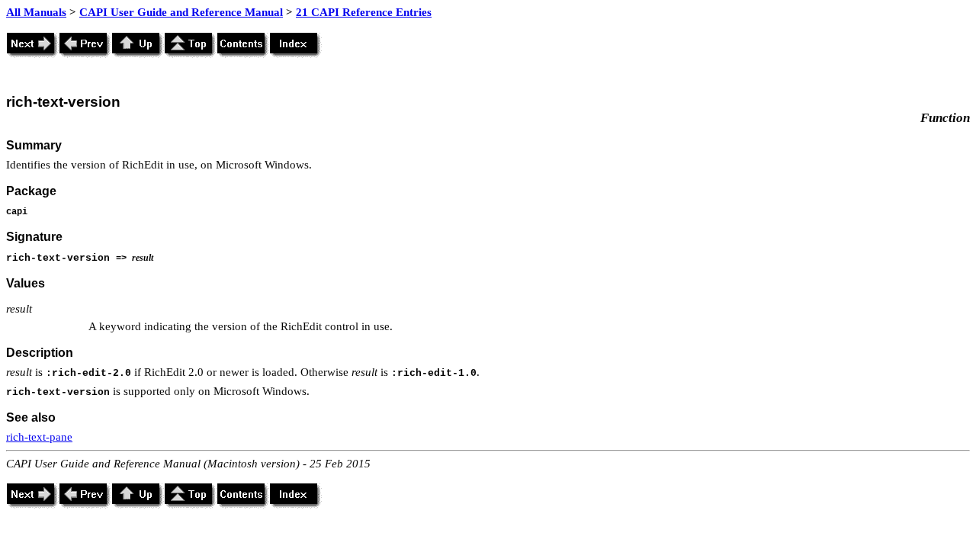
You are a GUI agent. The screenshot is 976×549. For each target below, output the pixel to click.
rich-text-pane (39, 437)
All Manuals (36, 12)
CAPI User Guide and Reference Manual (181, 12)
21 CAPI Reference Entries (364, 12)
